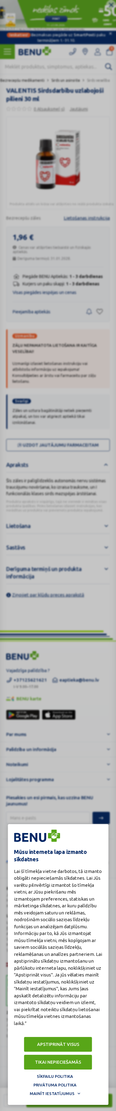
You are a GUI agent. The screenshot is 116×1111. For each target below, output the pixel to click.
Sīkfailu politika (55, 1076)
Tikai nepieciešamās (58, 1062)
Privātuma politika (54, 1085)
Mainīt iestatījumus (52, 1093)
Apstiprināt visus (58, 1044)
